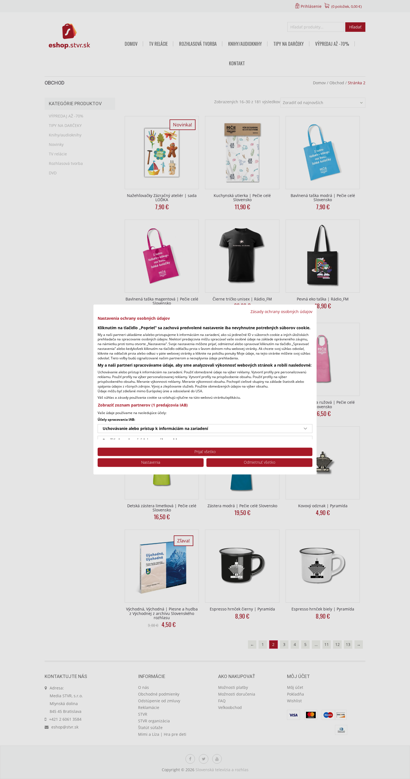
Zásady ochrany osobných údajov (281, 311)
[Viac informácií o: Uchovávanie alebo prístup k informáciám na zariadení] (305, 428)
